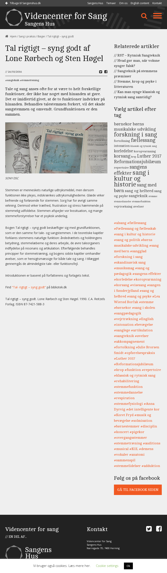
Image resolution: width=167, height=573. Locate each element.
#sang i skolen (143, 308)
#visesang (138, 285)
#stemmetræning (128, 443)
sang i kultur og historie (131, 178)
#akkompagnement (129, 342)
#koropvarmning (147, 279)
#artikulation (142, 330)
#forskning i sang (128, 257)
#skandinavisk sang (130, 262)
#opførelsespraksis (139, 353)
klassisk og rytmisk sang (143, 146)
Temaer (111, 3)
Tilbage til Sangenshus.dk (25, 3)
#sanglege (122, 330)
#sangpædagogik (127, 313)
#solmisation (141, 421)
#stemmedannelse (128, 392)
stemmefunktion (141, 201)
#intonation (124, 325)
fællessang (143, 140)
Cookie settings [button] (107, 565)
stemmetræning (30, 80)
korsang (122, 156)
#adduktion (151, 466)
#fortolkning (124, 347)
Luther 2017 (149, 156)
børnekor (123, 124)
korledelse (123, 151)
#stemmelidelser (127, 466)
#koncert (121, 432)
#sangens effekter (146, 274)
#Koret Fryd (124, 415)
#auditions (151, 443)
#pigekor (137, 432)
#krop (119, 370)
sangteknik (13, 80)
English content (140, 3)
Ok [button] (128, 566)
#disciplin (148, 426)
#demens (146, 449)
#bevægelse (143, 325)
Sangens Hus (95, 3)
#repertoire (151, 370)
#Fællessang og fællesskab (135, 229)
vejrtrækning (123, 206)
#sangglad (138, 251)
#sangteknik (124, 336)
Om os (123, 3)
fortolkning (122, 141)
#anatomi (137, 455)
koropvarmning (145, 151)
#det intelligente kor (143, 409)
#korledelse (123, 279)
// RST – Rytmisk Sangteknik (137, 55)
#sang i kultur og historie (134, 234)
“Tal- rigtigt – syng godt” (29, 287)
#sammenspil (124, 460)
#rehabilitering (126, 381)
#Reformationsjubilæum (133, 364)
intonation (122, 146)
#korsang (121, 285)
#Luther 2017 (124, 358)
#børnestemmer (127, 426)
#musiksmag (124, 268)
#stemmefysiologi (128, 404)
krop (133, 156)
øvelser (138, 206)
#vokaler (121, 455)
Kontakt (157, 3)
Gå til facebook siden (137, 490)
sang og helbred (139, 191)
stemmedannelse (122, 201)
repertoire (121, 167)
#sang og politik (127, 240)
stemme (153, 196)
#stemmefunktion (128, 387)
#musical (121, 449)
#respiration (124, 398)
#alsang (120, 223)
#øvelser (142, 336)
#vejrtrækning (126, 319)
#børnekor (122, 308)
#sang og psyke (139, 296)
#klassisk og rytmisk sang (134, 375)
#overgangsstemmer (130, 438)
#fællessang (136, 223)
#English (146, 319)
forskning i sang (135, 134)
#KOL (133, 449)
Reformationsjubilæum (137, 161)
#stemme (146, 302)
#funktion (133, 370)
